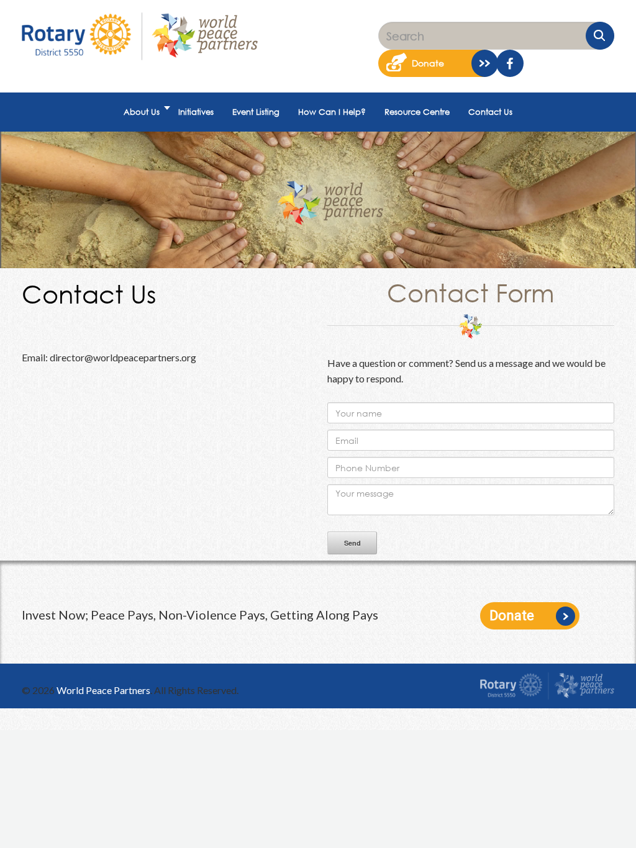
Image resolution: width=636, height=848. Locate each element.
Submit (600, 36)
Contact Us (490, 112)
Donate (511, 615)
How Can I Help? (332, 112)
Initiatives (196, 112)
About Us (142, 112)
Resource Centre (417, 112)
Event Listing (255, 112)
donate (428, 63)
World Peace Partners (103, 690)
